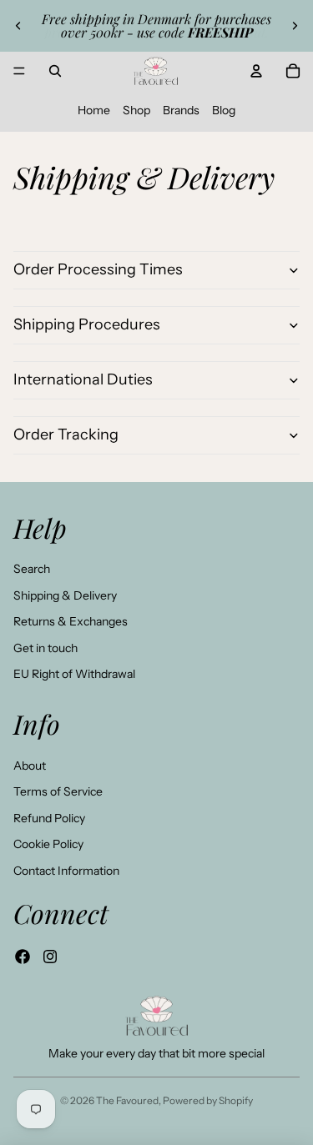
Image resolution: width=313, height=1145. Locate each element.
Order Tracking (66, 434)
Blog (223, 110)
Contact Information (66, 870)
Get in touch (45, 647)
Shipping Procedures (86, 324)
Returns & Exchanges (70, 621)
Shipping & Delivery (65, 595)
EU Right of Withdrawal (74, 673)
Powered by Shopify (208, 1100)
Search (31, 568)
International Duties (83, 379)
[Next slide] (294, 26)
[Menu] (19, 71)
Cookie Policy (48, 843)
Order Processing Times (98, 269)
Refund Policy (49, 818)
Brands (181, 110)
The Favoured (127, 1100)
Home (94, 110)
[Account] (256, 71)
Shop (136, 110)
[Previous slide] (18, 26)
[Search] (55, 71)
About (29, 765)
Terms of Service (58, 791)
